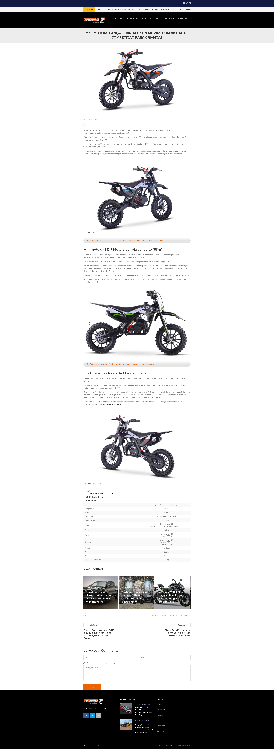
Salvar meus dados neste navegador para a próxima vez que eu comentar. (110, 672)
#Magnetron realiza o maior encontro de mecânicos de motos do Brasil (133, 9)
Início (159, 729)
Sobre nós (160, 740)
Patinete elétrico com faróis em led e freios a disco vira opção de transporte (122, 373)
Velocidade (161, 734)
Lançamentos (161, 719)
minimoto (155, 624)
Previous (89, 327)
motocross (173, 624)
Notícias (160, 724)
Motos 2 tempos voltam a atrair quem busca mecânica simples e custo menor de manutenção (130, 240)
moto (164, 624)
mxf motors (184, 624)
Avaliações (161, 713)
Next (185, 325)
